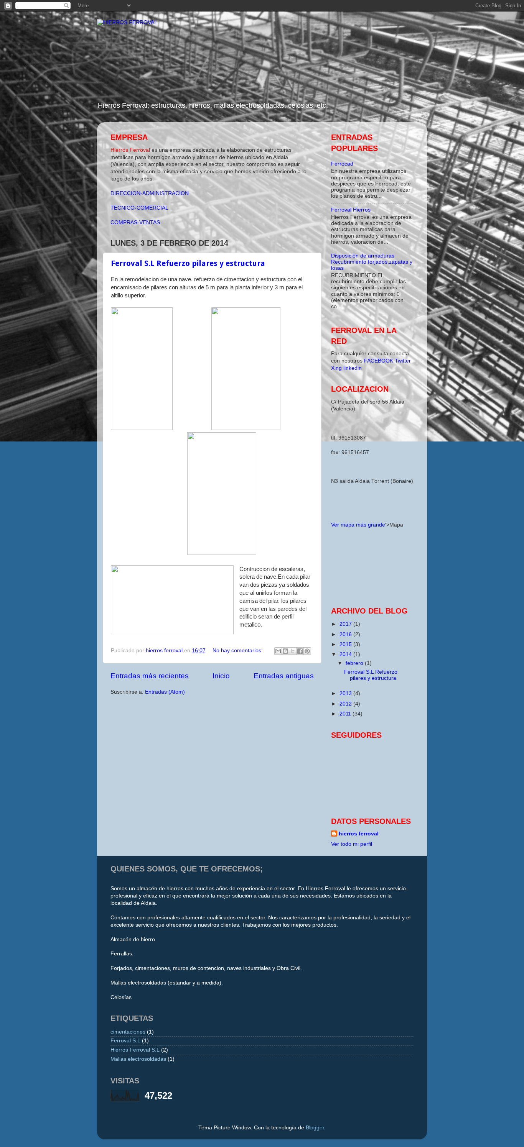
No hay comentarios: (238, 650)
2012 (346, 704)
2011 (346, 714)
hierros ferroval (359, 834)
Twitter (403, 361)
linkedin (352, 368)
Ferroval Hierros (351, 210)
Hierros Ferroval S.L (135, 1050)
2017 (346, 624)
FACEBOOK (379, 361)
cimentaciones (127, 1032)
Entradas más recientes (149, 676)
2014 (346, 654)
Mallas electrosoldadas (138, 1059)
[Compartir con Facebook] (300, 651)
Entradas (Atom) (165, 692)
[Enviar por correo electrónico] (278, 651)
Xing (336, 368)
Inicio (221, 676)
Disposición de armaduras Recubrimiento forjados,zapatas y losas (371, 262)
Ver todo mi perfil (351, 844)
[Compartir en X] (293, 651)
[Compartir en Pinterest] (307, 651)
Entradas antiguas (284, 676)
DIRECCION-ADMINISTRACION (149, 193)
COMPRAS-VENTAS (135, 222)
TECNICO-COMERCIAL (139, 208)
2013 (346, 693)
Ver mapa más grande (358, 525)
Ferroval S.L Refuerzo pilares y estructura (188, 263)
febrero (355, 663)
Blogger (315, 1128)
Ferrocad (342, 164)
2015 (346, 644)
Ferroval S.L (125, 1041)
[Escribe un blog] (285, 651)
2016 (346, 634)
